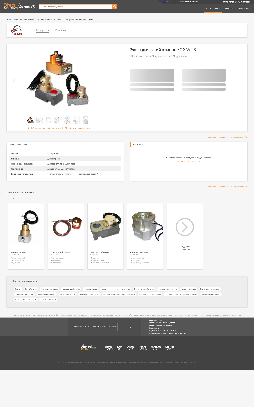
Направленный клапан (47, 294)
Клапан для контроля (49, 289)
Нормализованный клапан (25, 299)
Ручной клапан (31, 289)
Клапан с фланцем (189, 289)
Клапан (18, 289)
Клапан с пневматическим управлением (119, 294)
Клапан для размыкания (209, 289)
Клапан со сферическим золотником (115, 289)
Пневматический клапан (144, 289)
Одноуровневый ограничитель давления (181, 294)
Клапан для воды (90, 289)
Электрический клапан (24, 294)
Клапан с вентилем (48, 299)
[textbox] (75, 6)
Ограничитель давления (89, 294)
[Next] (103, 80)
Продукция (212, 8)
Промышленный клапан (211, 294)
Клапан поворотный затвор (150, 294)
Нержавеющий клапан (71, 289)
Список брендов (155, 320)
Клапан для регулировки (167, 289)
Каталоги (228, 8)
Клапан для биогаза (67, 294)
